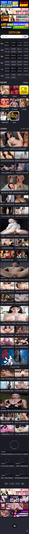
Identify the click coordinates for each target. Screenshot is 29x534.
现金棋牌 (19, 45)
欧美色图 (19, 62)
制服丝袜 (7, 58)
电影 (2, 56)
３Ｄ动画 (26, 49)
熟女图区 (19, 64)
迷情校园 (7, 71)
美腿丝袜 (7, 64)
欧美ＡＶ (19, 49)
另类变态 (26, 58)
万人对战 (19, 42)
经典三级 (13, 58)
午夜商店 (13, 74)
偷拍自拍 (13, 55)
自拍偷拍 (13, 49)
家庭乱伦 (13, 68)
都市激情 (7, 68)
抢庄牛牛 (26, 45)
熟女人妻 (7, 51)
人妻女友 (19, 68)
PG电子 (7, 42)
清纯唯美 (13, 64)
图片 (2, 63)
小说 (2, 69)
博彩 (2, 44)
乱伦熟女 (19, 58)
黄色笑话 (19, 71)
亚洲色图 (13, 62)
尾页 (23, 483)
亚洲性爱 (7, 55)
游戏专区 (26, 42)
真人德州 (13, 42)
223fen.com (14, 32)
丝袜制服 (13, 51)
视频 (2, 50)
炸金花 (13, 45)
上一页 (11, 483)
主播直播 (19, 51)
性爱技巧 (26, 71)
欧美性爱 (26, 55)
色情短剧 (13, 77)
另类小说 (13, 71)
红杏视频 (7, 77)
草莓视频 (19, 74)
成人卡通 (19, 55)
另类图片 (26, 64)
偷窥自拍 (7, 62)
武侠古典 (26, 68)
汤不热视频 (26, 74)
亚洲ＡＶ (7, 49)
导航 (2, 76)
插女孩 (7, 74)
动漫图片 (26, 62)
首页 (6, 483)
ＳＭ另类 (26, 51)
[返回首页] (27, 530)
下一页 (17, 483)
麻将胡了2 (7, 45)
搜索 (25, 36)
